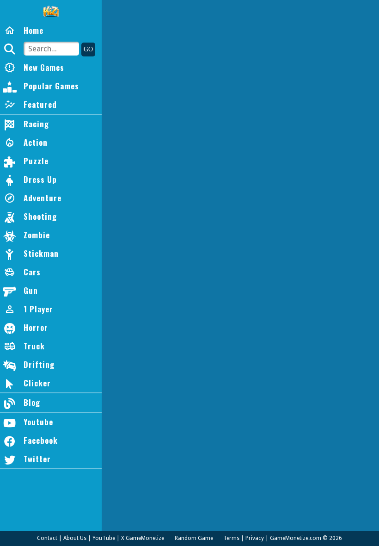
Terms (231, 538)
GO (88, 49)
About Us (74, 538)
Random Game (194, 538)
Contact (47, 538)
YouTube (103, 538)
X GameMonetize (142, 538)
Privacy (254, 538)
